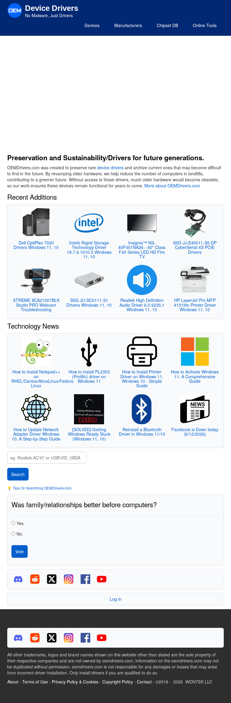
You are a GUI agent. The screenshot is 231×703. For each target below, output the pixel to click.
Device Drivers (51, 8)
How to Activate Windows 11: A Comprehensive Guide (195, 376)
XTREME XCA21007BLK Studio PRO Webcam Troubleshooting (36, 304)
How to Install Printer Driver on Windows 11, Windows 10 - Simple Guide (141, 378)
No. (20, 534)
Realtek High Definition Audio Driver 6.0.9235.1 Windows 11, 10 (142, 304)
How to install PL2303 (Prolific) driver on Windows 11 (89, 376)
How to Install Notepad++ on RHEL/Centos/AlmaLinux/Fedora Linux (42, 378)
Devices (92, 25)
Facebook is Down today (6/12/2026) (194, 431)
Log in (116, 599)
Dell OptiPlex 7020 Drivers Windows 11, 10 (36, 245)
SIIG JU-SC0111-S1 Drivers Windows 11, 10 (89, 302)
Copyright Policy (117, 682)
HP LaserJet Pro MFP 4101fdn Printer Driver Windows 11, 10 (195, 304)
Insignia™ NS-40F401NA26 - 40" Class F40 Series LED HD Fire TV (141, 249)
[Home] (14, 10)
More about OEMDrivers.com (172, 186)
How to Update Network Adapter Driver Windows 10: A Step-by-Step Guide (36, 434)
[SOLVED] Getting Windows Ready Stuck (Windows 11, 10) (89, 434)
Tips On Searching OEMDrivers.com (42, 487)
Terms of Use (35, 682)
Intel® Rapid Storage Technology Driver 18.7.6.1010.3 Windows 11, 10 (89, 249)
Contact (144, 682)
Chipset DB (167, 25)
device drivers (110, 167)
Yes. (21, 523)
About (12, 682)
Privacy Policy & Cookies (75, 682)
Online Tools (205, 25)
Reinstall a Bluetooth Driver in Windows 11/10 (142, 431)
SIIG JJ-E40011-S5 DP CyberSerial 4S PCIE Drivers (195, 247)
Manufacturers (128, 25)
